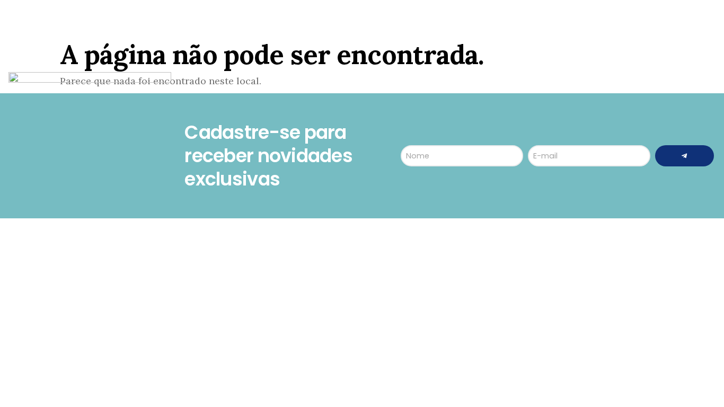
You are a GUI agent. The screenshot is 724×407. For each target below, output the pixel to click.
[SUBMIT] (684, 155)
